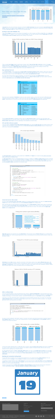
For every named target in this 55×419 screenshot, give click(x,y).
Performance (5, 17)
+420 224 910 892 (27, 407)
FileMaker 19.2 (20, 28)
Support (34, 1)
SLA (30, 1)
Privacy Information (44, 410)
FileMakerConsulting (16, 1)
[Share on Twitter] (3, 397)
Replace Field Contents (37, 346)
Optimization (22, 15)
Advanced (13, 15)
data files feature (20, 158)
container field (49, 294)
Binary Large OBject (28, 294)
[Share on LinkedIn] (4, 397)
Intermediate (9, 15)
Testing (17, 15)
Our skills (42, 1)
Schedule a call (26, 411)
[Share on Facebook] (2, 397)
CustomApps (11, 1)
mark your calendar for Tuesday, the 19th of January (26, 365)
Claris (13, 28)
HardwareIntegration (21, 1)
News (46, 1)
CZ (53, 1)
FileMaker (4, 15)
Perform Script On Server (33, 201)
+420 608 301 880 (26, 409)
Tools (38, 1)
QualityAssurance (26, 1)
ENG (54, 2)
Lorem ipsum (22, 297)
